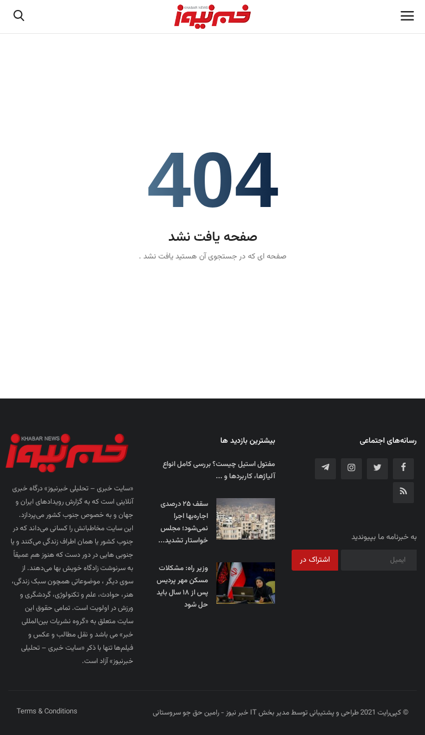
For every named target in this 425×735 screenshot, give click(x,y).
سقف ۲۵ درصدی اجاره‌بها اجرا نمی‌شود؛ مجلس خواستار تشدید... (183, 522)
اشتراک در (315, 560)
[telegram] (325, 468)
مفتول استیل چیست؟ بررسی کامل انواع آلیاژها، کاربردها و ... (219, 470)
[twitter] (377, 468)
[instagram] (351, 468)
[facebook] (403, 468)
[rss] (403, 492)
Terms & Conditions (47, 711)
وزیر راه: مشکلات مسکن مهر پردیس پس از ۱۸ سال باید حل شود (182, 586)
